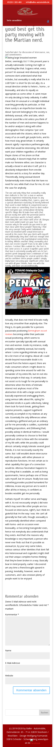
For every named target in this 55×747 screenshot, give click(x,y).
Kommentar (12, 614)
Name (8, 650)
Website (9, 675)
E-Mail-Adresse (12, 663)
